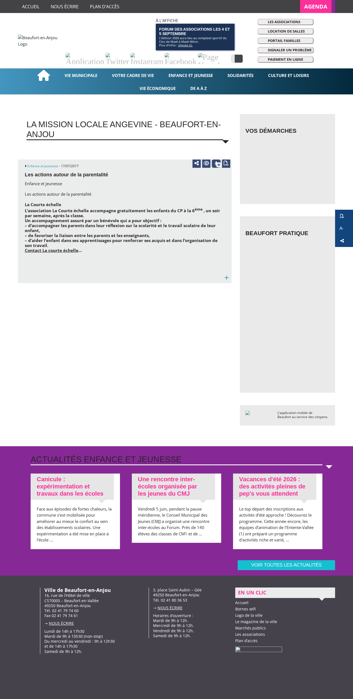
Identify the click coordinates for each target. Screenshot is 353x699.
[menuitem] (317, 6)
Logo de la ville (249, 615)
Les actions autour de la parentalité (66, 174)
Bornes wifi (245, 609)
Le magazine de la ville (256, 621)
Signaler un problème (290, 49)
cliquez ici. (185, 45)
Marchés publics (250, 628)
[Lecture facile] (206, 164)
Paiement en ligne (285, 59)
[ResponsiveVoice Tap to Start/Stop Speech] (216, 164)
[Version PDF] (226, 164)
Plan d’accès (246, 640)
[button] (344, 216)
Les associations (284, 21)
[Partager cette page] (196, 163)
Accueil (241, 602)
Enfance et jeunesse (42, 166)
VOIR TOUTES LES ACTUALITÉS (286, 565)
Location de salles (286, 31)
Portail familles (284, 40)
